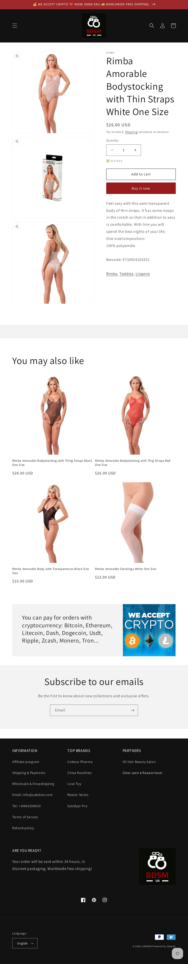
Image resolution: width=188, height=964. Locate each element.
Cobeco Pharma (80, 762)
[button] (14, 25)
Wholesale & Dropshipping (33, 784)
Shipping (131, 132)
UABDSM (147, 946)
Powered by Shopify (164, 946)
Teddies (126, 273)
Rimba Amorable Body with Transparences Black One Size (50, 571)
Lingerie (143, 273)
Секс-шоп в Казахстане (142, 773)
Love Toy (74, 784)
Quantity (112, 140)
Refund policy (23, 828)
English (22, 943)
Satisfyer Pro (77, 806)
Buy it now (141, 188)
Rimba (112, 273)
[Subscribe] (132, 710)
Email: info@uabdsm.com (32, 795)
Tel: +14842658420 (26, 806)
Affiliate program (25, 762)
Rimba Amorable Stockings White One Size (125, 569)
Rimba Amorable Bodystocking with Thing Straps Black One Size (52, 463)
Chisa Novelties (79, 773)
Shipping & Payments (28, 773)
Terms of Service (25, 817)
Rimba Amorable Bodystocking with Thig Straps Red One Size (132, 463)
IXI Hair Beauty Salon (139, 762)
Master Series (77, 795)
